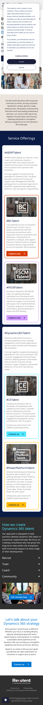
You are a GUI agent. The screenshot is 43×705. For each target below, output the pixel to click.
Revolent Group (20, 698)
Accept (21, 62)
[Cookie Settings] (5, 700)
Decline (21, 67)
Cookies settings (21, 56)
